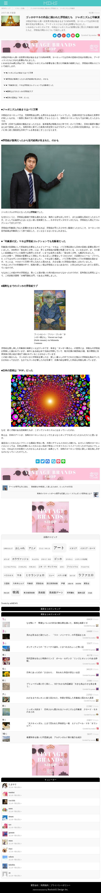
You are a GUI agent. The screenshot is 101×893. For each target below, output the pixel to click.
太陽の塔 (70, 583)
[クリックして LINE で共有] (77, 35)
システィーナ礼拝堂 (81, 559)
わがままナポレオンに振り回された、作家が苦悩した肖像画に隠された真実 (59, 698)
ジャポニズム (22, 567)
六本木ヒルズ (18, 583)
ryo (10, 825)
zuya (10, 849)
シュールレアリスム (10, 567)
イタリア (73, 548)
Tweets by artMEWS (9, 603)
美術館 (41, 592)
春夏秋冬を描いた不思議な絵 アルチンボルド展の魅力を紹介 (54, 737)
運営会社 (35, 885)
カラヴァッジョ (20, 559)
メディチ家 (62, 575)
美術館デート (56, 592)
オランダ (6, 559)
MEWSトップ (5, 8)
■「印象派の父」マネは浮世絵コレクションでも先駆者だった (30, 85)
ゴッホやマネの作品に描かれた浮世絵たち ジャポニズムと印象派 (52, 8)
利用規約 (45, 885)
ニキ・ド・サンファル (48, 567)
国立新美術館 (52, 583)
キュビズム (35, 559)
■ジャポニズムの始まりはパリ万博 (19, 73)
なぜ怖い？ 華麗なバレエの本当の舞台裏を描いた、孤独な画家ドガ (57, 623)
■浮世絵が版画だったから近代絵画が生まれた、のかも (27, 79)
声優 (63, 583)
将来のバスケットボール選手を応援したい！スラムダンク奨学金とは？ (64, 493)
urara (89, 715)
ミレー (51, 575)
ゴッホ (58, 558)
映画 (16, 592)
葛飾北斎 (81, 593)
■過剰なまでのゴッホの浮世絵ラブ (19, 91)
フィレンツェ (72, 567)
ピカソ (62, 567)
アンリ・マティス (44, 548)
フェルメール (85, 567)
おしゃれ (20, 548)
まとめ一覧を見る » (15, 787)
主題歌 (7, 583)
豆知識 (90, 593)
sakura (11, 857)
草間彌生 (70, 593)
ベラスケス (8, 575)
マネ (19, 575)
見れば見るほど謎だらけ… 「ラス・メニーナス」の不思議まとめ (56, 635)
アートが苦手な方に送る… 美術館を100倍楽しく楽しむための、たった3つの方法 (41, 487)
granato (89, 650)
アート (59, 548)
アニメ (32, 548)
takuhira (12, 865)
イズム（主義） (20, 8)
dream (11, 816)
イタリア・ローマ (87, 548)
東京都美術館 (29, 593)
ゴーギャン (69, 559)
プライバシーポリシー (60, 885)
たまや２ (13, 784)
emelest (88, 35)
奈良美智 (78, 583)
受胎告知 (39, 583)
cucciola (88, 740)
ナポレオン (32, 567)
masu (89, 626)
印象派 (30, 583)
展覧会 (86, 583)
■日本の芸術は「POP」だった (17, 97)
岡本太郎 (6, 593)
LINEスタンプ (8, 548)
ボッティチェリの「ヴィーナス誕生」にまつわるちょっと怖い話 (55, 647)
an (9, 873)
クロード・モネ (46, 559)
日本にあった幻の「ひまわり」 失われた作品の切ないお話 (53, 672)
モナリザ (72, 575)
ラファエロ (86, 575)
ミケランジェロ (35, 575)
